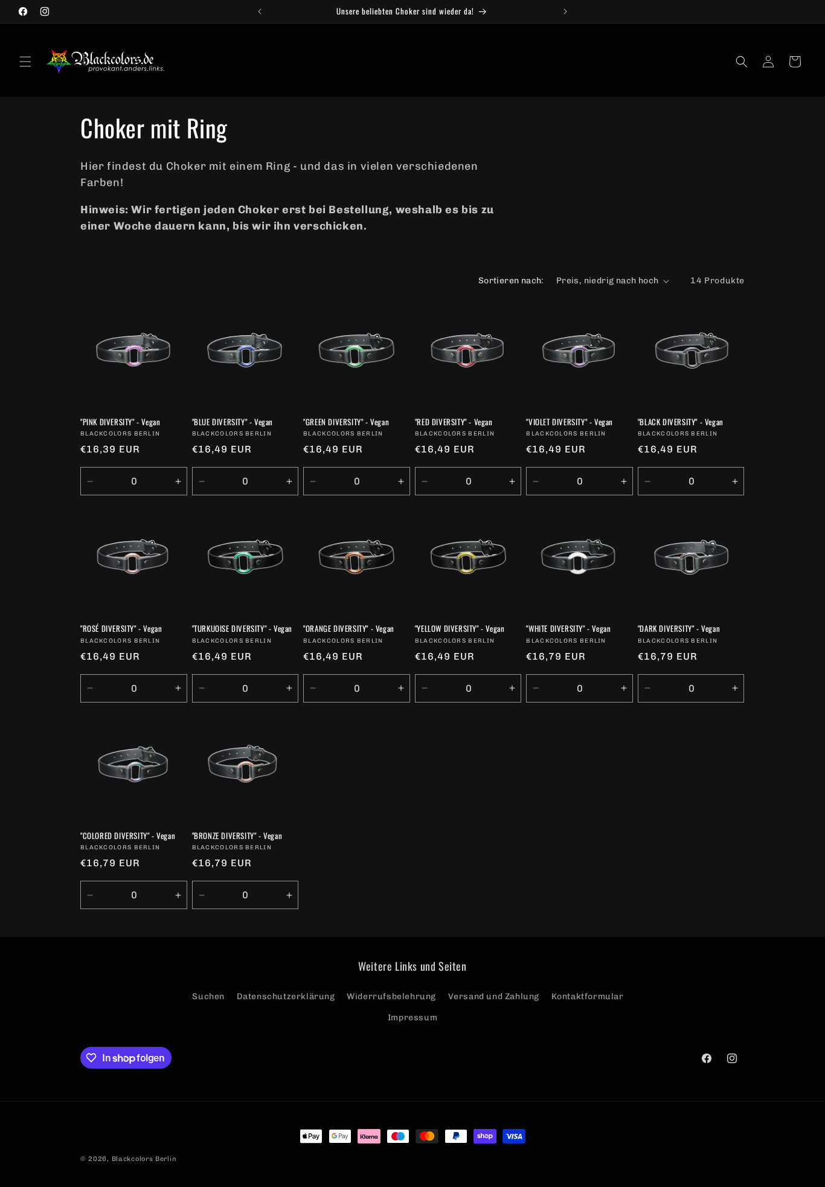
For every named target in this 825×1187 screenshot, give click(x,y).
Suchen (208, 996)
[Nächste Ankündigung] (565, 11)
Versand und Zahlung (493, 996)
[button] (25, 61)
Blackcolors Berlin (144, 1159)
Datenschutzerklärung (286, 996)
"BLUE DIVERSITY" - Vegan (232, 422)
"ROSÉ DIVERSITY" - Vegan (121, 628)
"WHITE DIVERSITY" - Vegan (568, 628)
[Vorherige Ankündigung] (259, 11)
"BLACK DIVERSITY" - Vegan (681, 422)
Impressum (412, 1017)
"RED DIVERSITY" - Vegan (454, 422)
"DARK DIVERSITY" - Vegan (679, 628)
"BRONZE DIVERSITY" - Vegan (237, 836)
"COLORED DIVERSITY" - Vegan (127, 836)
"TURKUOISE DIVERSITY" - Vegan (242, 628)
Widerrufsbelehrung (391, 996)
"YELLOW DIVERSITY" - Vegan (460, 628)
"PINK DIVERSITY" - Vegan (120, 422)
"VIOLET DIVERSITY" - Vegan (569, 422)
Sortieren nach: (511, 280)
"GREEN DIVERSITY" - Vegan (346, 422)
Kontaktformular (587, 996)
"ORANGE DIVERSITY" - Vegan (348, 628)
